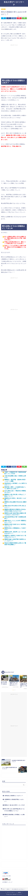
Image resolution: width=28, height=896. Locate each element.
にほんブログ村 (6, 876)
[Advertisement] (14, 60)
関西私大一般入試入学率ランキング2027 (14, 805)
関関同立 (3, 9)
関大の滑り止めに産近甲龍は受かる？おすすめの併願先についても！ (14, 809)
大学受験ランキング (7, 882)
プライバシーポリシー (11, 892)
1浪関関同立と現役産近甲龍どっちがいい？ (14, 800)
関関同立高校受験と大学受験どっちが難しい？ (14, 815)
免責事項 (19, 892)
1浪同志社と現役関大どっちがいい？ (13, 795)
